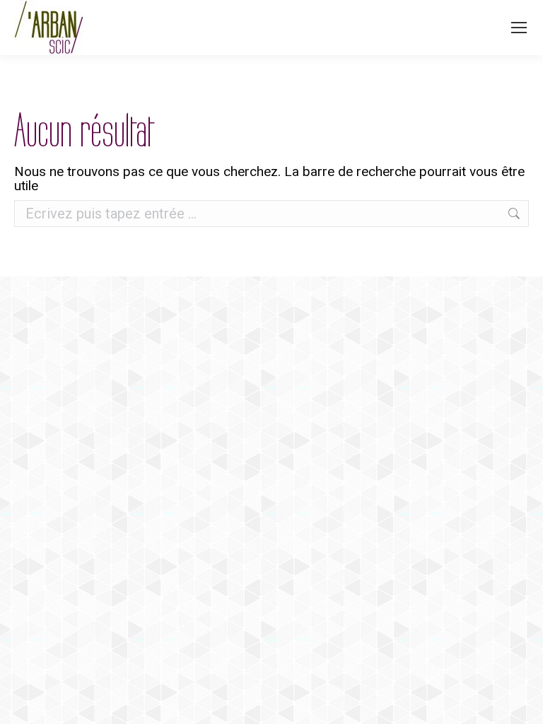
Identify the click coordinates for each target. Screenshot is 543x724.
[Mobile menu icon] (519, 27)
